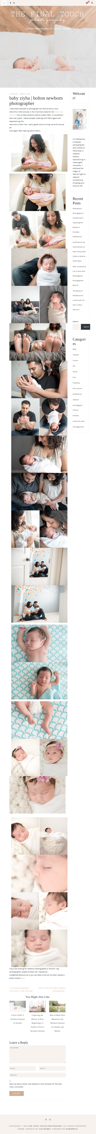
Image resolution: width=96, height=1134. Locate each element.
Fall (74, 366)
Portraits (76, 415)
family (75, 372)
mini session (77, 388)
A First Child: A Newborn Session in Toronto (17, 1019)
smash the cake (78, 421)
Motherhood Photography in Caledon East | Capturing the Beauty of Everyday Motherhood (78, 223)
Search (75, 321)
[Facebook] (45, 1120)
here (23, 978)
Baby (74, 349)
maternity (76, 383)
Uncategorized (78, 427)
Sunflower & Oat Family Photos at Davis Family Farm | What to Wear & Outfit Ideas (79, 251)
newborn (13, 94)
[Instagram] (50, 1120)
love (74, 377)
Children (76, 355)
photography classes (77, 407)
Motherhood (77, 394)
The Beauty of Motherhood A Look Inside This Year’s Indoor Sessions (79, 300)
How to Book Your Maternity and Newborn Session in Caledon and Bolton (57, 1023)
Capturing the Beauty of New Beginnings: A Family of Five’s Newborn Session (37, 1023)
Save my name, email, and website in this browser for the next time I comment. (35, 1085)
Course (75, 360)
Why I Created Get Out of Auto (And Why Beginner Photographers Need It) (79, 276)
